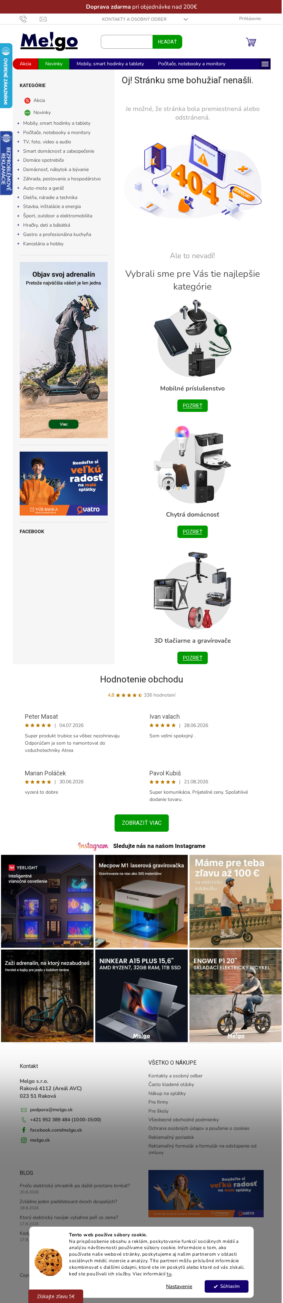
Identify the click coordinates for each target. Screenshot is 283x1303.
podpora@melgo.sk (48, 1106)
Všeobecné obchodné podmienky (181, 1116)
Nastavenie (177, 1286)
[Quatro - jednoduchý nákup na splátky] (61, 484)
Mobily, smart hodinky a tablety (54, 123)
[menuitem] (22, 63)
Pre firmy (156, 1098)
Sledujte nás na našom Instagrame (156, 845)
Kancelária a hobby (40, 243)
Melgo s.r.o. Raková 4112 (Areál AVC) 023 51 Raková (48, 1085)
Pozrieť (189, 405)
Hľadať (164, 42)
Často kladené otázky (169, 1081)
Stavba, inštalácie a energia (49, 206)
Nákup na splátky (164, 1090)
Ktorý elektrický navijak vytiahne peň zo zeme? (66, 1214)
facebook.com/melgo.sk (53, 1126)
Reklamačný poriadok (169, 1134)
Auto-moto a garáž (40, 188)
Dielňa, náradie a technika (47, 197)
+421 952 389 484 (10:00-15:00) (62, 1116)
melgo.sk (37, 1136)
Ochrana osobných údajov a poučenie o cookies (196, 1125)
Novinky (39, 112)
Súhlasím (227, 1286)
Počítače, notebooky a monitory (54, 132)
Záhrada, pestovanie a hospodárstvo (59, 179)
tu (166, 1274)
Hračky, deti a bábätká (43, 225)
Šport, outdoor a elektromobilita (54, 216)
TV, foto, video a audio (44, 142)
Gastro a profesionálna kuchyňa (54, 234)
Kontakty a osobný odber (132, 19)
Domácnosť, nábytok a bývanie (53, 169)
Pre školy (156, 1107)
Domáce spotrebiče (40, 160)
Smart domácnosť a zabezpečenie (55, 151)
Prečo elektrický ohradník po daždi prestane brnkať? (72, 1182)
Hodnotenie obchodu (138, 679)
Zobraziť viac (139, 823)
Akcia (36, 100)
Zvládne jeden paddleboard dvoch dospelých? (65, 1198)
